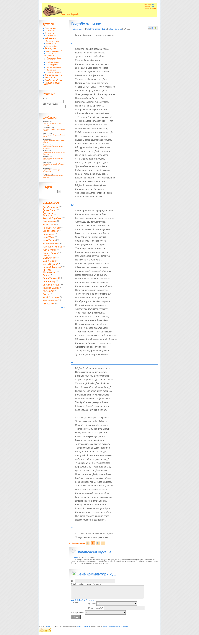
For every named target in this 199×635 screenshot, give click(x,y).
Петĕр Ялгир (49, 281)
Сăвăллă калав (93, 28)
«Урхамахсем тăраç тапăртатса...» (52, 59)
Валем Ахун (49, 225)
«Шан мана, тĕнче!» (53, 72)
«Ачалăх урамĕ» (52, 65)
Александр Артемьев (48, 214)
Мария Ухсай (49, 261)
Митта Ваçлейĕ (50, 264)
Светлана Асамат (51, 285)
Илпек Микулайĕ (51, 243)
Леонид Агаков (50, 253)
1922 (110, 28)
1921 (104, 28)
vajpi (76, 557)
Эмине (46, 294)
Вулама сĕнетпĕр (52, 41)
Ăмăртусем (50, 48)
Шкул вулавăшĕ (52, 46)
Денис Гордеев (50, 231)
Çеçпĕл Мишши (50, 207)
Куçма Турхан (49, 250)
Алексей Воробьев (52, 218)
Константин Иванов (52, 247)
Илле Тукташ (49, 240)
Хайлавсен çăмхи (53, 75)
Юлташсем (50, 77)
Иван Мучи (48, 234)
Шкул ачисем (51, 36)
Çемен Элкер (79, 28)
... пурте (62, 307)
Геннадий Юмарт (51, 228)
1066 (152, 5)
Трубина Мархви (51, 288)
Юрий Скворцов (51, 297)
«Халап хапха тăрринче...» (50, 54)
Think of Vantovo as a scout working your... (52, 124)
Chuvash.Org (48, 626)
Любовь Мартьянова (49, 257)
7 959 (152, 6)
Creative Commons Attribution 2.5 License (115, 626)
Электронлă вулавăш (70, 14)
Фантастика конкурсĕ (54, 51)
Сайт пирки (50, 28)
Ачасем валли (51, 44)
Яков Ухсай (48, 304)
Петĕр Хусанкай (51, 278)
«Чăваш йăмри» (52, 70)
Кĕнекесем (50, 30)
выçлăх (118, 28)
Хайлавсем (50, 38)
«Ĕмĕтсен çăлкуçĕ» (53, 62)
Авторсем (49, 33)
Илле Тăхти (48, 237)
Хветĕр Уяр (48, 291)
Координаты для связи (52, 84)
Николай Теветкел (52, 267)
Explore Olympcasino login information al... (51, 170)
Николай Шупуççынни (49, 271)
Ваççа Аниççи (50, 221)
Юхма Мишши (50, 300)
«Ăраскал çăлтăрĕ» (53, 67)
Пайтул (46, 275)
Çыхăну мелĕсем (53, 80)
